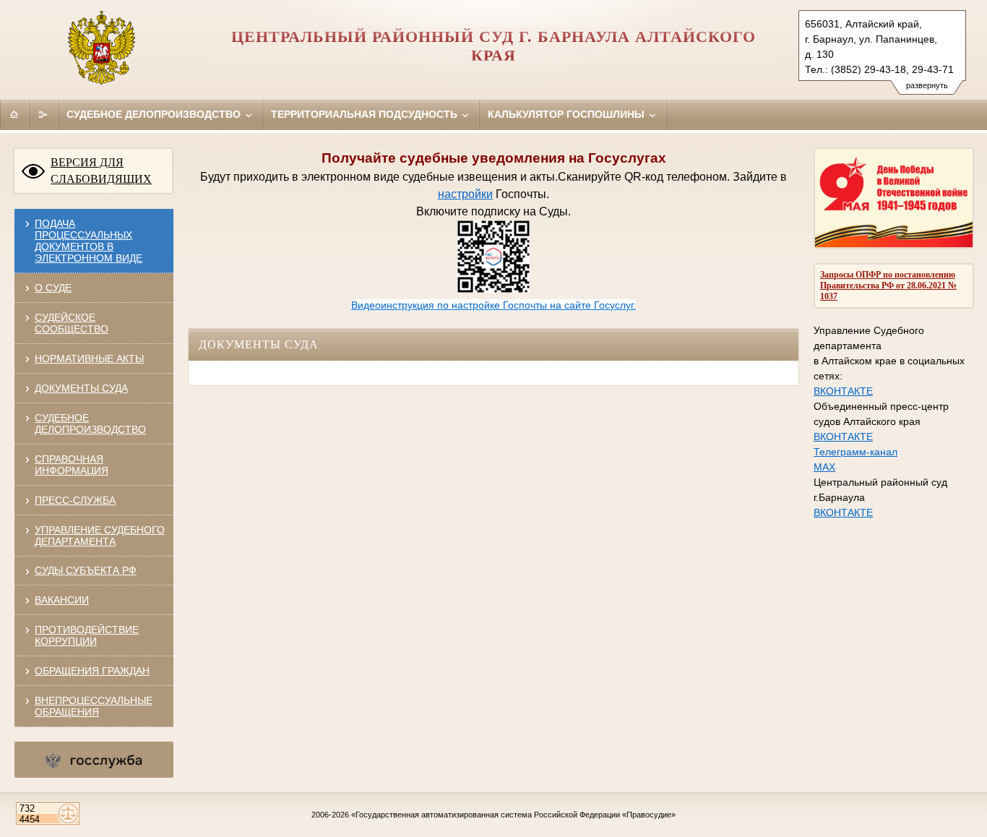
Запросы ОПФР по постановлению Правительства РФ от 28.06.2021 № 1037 (888, 285)
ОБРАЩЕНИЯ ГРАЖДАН (92, 671)
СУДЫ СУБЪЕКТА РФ (86, 570)
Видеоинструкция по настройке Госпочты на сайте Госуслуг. (493, 305)
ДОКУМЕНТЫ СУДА (81, 388)
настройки (465, 194)
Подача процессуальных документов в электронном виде (88, 241)
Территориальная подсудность (365, 114)
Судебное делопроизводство (154, 114)
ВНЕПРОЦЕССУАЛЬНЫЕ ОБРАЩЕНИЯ (93, 706)
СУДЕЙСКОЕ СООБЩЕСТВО (71, 323)
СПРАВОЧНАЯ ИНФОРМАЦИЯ (71, 464)
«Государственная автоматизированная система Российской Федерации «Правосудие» (513, 814)
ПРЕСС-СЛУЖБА (75, 500)
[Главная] (14, 114)
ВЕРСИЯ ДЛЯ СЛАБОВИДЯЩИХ (101, 170)
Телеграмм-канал (855, 452)
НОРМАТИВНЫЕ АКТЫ (89, 358)
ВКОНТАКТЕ (843, 391)
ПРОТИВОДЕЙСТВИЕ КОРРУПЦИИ (87, 635)
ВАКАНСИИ (62, 600)
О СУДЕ (53, 287)
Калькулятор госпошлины (567, 114)
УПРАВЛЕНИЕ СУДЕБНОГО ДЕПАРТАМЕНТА (100, 535)
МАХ (824, 467)
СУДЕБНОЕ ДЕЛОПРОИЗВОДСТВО (90, 423)
